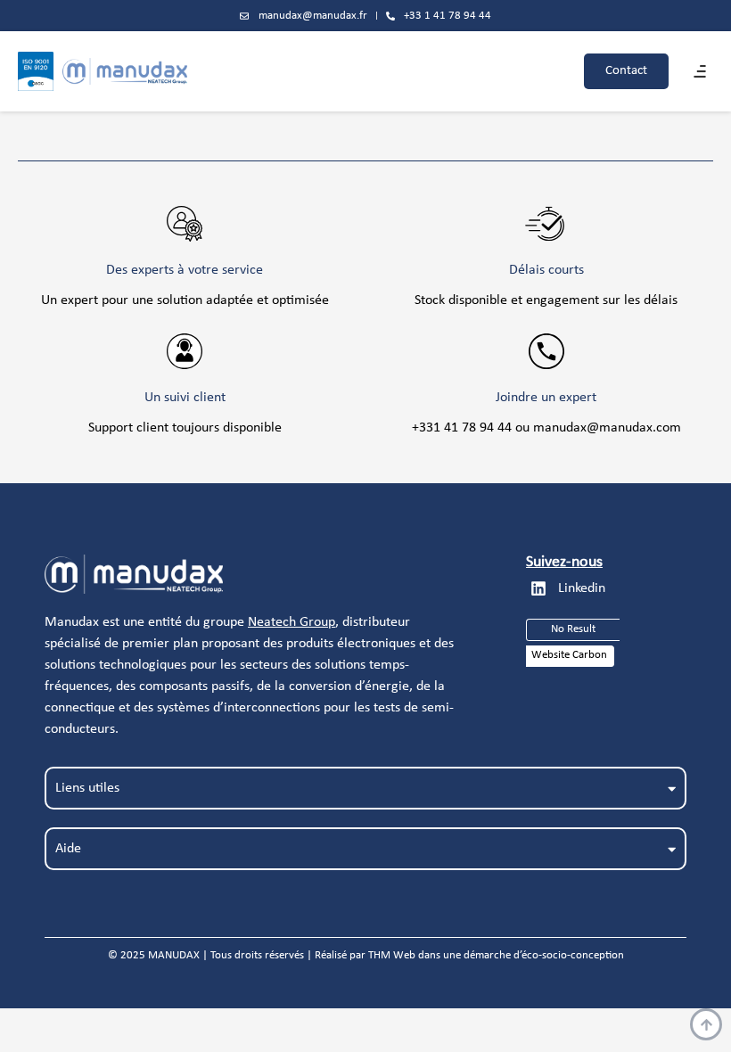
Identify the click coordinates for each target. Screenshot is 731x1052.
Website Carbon (569, 655)
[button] (700, 71)
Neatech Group (291, 622)
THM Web (391, 955)
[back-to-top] (706, 1024)
